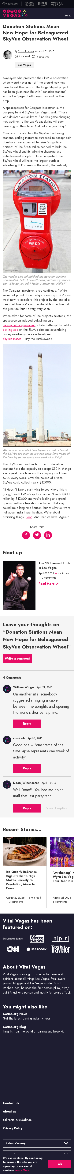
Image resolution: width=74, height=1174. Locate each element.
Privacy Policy (12, 1128)
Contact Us (11, 1103)
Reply (27, 723)
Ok (60, 1164)
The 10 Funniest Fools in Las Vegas (54, 565)
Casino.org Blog (14, 1027)
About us (9, 1111)
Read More (47, 584)
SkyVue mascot (13, 339)
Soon (29, 517)
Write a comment (17, 659)
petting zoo (10, 329)
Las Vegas (24, 65)
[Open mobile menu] (68, 12)
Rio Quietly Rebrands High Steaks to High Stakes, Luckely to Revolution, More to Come (21, 880)
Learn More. (22, 1170)
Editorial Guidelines (17, 1120)
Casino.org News (15, 1014)
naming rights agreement (19, 325)
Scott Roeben (26, 51)
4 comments (42, 57)
